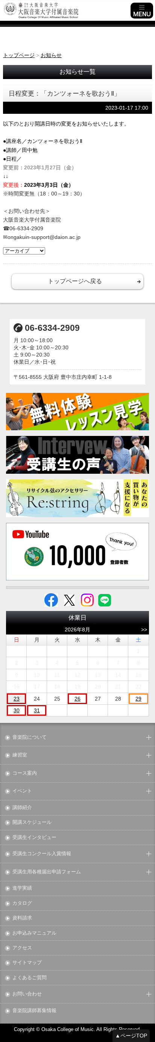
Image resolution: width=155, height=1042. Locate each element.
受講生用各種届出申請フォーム (46, 872)
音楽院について (29, 737)
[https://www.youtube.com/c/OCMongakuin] (77, 551)
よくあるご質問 (29, 977)
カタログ (22, 903)
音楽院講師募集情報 (34, 1010)
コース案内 (24, 773)
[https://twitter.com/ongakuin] (69, 600)
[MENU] (142, 11)
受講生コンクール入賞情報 (41, 853)
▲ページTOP (131, 1036)
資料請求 (22, 918)
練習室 (19, 755)
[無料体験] (77, 411)
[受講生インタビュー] (77, 454)
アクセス (22, 948)
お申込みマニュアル (34, 933)
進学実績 (22, 888)
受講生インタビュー (34, 837)
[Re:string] (77, 498)
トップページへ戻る (75, 281)
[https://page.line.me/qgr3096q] (104, 600)
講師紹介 (22, 807)
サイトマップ (27, 962)
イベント (22, 791)
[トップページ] (66, 10)
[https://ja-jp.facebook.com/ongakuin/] (51, 600)
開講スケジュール (32, 822)
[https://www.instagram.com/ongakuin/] (87, 600)
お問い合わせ (27, 994)
